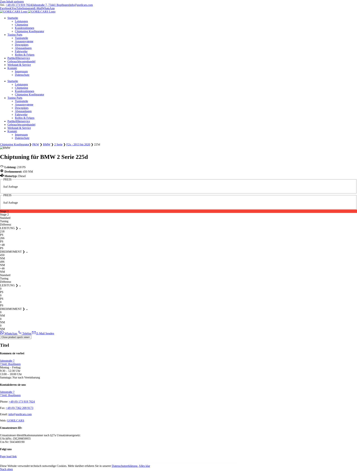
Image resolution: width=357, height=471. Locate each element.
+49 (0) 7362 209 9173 (19, 408)
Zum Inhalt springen (12, 1)
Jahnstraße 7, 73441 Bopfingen (50, 5)
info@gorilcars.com (81, 5)
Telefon (27, 333)
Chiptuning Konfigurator (14, 144)
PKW (35, 144)
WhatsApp (11, 333)
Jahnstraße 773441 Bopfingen (10, 362)
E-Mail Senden (45, 333)
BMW (46, 144)
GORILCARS (15, 420)
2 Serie (58, 144)
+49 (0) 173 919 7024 (19, 5)
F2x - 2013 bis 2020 (78, 144)
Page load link (8, 456)
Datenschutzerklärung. (125, 465)
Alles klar (144, 465)
